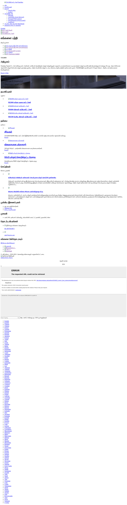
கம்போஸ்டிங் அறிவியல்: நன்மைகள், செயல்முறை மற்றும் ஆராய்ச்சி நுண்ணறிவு (32, 177)
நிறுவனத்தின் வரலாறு (15, 19)
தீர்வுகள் (10, 15)
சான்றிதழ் (11, 22)
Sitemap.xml (8, 208)
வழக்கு (10, 12)
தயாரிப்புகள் (8, 7)
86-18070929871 (9, 228)
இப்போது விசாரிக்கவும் (8, 243)
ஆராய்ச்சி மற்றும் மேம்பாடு (16, 17)
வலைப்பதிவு (12, 10)
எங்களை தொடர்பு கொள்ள (12, 25)
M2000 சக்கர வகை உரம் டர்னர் (19, 102)
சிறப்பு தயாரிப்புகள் (10, 209)
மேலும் (6, 137)
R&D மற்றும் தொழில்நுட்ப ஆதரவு (20, 157)
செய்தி (6, 9)
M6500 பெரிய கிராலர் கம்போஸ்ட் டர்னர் (22, 117)
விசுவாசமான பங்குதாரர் (15, 144)
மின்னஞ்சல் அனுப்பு (7, 257)
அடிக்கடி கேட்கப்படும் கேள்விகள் (14, 24)
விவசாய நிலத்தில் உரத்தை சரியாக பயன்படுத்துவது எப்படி (25, 191)
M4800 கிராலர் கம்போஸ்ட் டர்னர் (20, 110)
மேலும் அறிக (5, 73)
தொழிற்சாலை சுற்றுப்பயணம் (16, 20)
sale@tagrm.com (9, 235)
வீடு (5, 5)
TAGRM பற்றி (8, 14)
